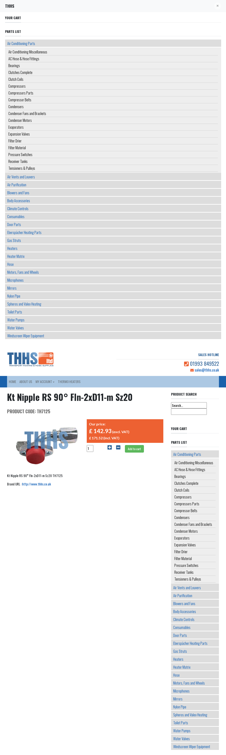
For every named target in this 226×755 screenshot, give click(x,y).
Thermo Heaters (69, 381)
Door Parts (14, 224)
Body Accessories (18, 200)
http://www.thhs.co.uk (36, 483)
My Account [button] (44, 381)
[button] (217, 5)
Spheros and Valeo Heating (24, 304)
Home (12, 381)
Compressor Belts (19, 99)
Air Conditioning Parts (21, 43)
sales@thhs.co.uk (206, 370)
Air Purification (16, 184)
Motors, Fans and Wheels (23, 272)
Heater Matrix (15, 256)
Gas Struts (14, 240)
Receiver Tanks (18, 161)
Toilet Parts (14, 312)
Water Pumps (15, 320)
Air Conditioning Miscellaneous (27, 52)
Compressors (17, 86)
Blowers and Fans (18, 192)
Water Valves (15, 327)
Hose (10, 264)
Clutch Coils (15, 79)
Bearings (14, 65)
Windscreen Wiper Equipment (25, 335)
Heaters (12, 248)
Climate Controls (17, 208)
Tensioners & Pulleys (21, 168)
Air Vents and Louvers (21, 176)
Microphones (15, 280)
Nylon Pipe (13, 296)
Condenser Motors (20, 120)
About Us (25, 381)
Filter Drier (15, 140)
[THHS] (22, 359)
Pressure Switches (20, 154)
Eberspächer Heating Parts (24, 232)
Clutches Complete (20, 72)
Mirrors (12, 288)
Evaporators (16, 127)
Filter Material (17, 147)
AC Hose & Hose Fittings (23, 58)
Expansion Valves (19, 134)
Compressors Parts (20, 93)
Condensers (16, 106)
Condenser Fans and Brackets (27, 113)
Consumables (15, 216)
